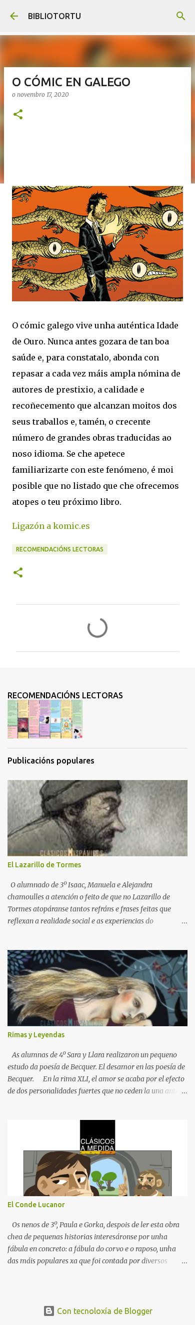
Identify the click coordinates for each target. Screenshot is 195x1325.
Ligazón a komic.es (51, 526)
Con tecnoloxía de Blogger (103, 1310)
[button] (18, 115)
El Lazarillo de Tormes (44, 865)
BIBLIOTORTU (54, 16)
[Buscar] (181, 16)
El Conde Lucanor (36, 1205)
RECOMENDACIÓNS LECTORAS (60, 549)
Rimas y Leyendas (36, 1035)
